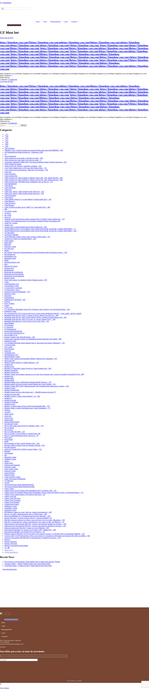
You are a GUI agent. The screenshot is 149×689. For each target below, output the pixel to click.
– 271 (6, 135)
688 (5, 209)
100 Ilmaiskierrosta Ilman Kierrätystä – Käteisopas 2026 (23, 152)
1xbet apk (7, 172)
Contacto (74, 22)
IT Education (8, 325)
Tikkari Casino (9, 475)
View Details (4, 688)
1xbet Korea (8, 197)
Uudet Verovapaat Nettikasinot (15, 479)
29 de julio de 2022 (6, 38)
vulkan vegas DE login (12, 498)
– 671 (6, 140)
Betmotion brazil (10, 258)
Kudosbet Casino (10, 341)
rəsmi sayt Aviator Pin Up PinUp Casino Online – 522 (23, 449)
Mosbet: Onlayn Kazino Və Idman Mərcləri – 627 (21, 362)
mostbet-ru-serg (9, 404)
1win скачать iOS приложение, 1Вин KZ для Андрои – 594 (26, 170)
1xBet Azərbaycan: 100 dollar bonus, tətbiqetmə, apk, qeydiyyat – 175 (28, 182)
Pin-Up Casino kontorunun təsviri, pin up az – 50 (21, 435)
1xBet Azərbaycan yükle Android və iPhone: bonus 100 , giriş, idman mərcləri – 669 (33, 178)
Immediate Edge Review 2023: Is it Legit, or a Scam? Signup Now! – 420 (29, 319)
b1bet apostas (9, 241)
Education (7, 296)
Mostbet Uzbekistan (11, 402)
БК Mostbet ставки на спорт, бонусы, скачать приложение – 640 (28, 512)
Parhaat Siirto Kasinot (11, 422)
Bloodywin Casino (10, 266)
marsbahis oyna (9, 353)
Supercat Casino (10, 471)
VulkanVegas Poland (11, 504)
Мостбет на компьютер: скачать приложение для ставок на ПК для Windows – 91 (34, 522)
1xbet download (9, 188)
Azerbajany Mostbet (11, 235)
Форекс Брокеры (10, 542)
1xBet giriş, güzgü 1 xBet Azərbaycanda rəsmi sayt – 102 (24, 191)
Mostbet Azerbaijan (11, 370)
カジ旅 (7, 548)
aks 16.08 (7, 215)
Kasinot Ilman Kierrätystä (13, 331)
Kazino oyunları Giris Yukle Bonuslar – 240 (19, 337)
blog (5, 264)
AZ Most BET (9, 233)
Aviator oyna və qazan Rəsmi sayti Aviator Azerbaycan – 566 (25, 227)
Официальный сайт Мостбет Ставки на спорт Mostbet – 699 (26, 528)
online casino (8, 414)
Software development (12, 465)
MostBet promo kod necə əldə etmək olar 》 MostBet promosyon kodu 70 (30, 392)
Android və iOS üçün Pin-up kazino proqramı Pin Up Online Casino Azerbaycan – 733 (34, 219)
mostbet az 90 (9, 366)
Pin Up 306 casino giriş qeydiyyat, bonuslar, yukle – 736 (23, 426)
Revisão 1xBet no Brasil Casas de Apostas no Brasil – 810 (24, 445)
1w (5, 154)
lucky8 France (9, 349)
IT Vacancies (8, 327)
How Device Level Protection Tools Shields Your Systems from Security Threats (32, 562)
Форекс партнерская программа (16, 545)
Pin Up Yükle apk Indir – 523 (14, 432)
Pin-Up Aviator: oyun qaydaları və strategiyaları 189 (22, 434)
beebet (6, 250)
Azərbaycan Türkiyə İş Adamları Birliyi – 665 (20, 239)
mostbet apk (8, 364)
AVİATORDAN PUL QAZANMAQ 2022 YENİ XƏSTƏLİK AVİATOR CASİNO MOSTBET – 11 (40, 229)
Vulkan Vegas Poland (11, 502)
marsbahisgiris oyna (11, 355)
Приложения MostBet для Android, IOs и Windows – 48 (24, 532)
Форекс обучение (10, 544)
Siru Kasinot (8, 453)
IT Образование (10, 329)
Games (6, 305)
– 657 (6, 138)
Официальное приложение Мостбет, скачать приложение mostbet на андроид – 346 (35, 524)
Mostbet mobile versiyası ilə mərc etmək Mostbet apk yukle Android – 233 (30, 384)
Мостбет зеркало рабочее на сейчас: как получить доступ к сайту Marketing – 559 (34, 520)
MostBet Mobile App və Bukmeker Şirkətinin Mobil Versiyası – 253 (27, 382)
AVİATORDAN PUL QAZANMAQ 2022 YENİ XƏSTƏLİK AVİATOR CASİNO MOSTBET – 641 (40, 231)
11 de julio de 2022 (6, 81)
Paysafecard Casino (11, 424)
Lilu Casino (8, 347)
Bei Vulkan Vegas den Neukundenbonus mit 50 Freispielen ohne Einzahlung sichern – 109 (35, 252)
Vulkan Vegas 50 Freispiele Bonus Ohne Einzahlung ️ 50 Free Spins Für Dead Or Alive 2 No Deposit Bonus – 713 (43, 492)
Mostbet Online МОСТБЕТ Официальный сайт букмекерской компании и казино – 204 (36, 386)
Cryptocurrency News (12, 290)
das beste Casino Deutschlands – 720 (17, 292)
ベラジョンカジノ (11, 552)
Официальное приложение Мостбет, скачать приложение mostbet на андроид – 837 (35, 526)
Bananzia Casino (10, 246)
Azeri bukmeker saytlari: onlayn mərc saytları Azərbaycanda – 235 (27, 237)
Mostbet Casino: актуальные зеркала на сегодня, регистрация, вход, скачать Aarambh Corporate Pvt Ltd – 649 (44, 374)
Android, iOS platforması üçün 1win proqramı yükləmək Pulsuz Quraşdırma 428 (32, 221)
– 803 (6, 144)
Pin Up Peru (8, 430)
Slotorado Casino (10, 457)
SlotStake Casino (10, 459)
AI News (7, 213)
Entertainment (9, 298)
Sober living (8, 463)
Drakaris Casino (9, 294)
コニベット (8, 550)
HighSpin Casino (10, 311)
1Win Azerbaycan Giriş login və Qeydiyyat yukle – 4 (22, 160)
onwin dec (8, 416)
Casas (45, 22)
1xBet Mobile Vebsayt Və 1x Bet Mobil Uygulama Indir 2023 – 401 (27, 199)
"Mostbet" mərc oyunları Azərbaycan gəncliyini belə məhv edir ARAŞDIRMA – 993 (33, 150)
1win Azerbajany (10, 156)
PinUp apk (8, 437)
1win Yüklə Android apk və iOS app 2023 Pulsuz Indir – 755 (25, 168)
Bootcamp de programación (13, 274)
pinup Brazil (8, 439)
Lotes (66, 22)
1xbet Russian (9, 205)
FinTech (7, 301)
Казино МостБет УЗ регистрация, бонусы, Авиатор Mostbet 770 (28, 518)
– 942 (6, 146)
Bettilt (6, 260)
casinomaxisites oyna (11, 284)
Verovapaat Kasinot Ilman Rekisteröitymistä (19, 487)
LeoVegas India (9, 345)
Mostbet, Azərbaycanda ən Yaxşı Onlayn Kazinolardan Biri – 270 (27, 406)
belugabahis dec (9, 254)
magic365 (7, 351)
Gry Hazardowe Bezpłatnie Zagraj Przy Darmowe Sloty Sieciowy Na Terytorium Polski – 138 (37, 309)
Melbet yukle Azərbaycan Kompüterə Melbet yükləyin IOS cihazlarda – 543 (30, 359)
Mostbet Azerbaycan (11, 372)
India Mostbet (9, 323)
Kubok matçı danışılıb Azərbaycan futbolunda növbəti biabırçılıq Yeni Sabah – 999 (32, 339)
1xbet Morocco (9, 201)
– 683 (6, 142)
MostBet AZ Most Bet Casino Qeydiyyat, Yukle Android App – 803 (27, 368)
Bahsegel (7, 245)
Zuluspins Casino (10, 510)
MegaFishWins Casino (12, 357)
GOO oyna (8, 307)
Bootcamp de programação (13, 272)
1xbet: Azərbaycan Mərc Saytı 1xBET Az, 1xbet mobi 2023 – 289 (27, 207)
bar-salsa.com (9, 248)
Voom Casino (9, 489)
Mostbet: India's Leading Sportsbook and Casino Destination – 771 (27, 408)
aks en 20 (7, 217)
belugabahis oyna (10, 256)
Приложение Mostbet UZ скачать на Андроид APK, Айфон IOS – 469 (30, 530)
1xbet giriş (8, 190)
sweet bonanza (9, 473)
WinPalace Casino (10, 506)
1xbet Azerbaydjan (10, 176)
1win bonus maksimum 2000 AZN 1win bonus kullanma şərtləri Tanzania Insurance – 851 (35, 162)
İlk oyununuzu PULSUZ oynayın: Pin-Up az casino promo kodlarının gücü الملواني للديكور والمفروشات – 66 (42, 313)
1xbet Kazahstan (10, 195)
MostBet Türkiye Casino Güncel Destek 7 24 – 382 (22, 396)
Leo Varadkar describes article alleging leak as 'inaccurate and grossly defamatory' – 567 (34, 343)
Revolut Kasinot (10, 447)
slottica (6, 461)
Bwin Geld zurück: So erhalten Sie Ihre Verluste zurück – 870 (25, 280)
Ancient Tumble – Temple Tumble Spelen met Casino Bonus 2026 (27, 564)
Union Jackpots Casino (12, 477)
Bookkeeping (9, 270)
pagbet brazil (8, 420)
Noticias (7, 410)
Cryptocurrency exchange (13, 288)
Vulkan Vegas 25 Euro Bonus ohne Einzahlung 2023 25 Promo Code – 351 (30, 490)
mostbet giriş (8, 376)
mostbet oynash (9, 388)
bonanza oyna (9, 268)
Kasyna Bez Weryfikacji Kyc (14, 333)
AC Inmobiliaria (5, 3)
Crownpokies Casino (11, 286)
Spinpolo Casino (10, 467)
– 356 (6, 136)
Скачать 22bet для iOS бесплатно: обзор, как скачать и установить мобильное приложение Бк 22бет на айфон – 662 (47, 536)
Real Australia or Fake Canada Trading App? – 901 (22, 443)
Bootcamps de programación (14, 276)
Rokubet (7, 451)
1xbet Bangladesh (10, 184)
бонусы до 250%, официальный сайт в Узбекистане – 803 (25, 514)
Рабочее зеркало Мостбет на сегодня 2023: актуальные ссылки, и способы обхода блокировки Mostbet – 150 (44, 534)
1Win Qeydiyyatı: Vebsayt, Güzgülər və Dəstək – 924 (22, 166)
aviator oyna (8, 225)
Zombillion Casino (10, 508)
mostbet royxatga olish (12, 394)
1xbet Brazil (8, 186)
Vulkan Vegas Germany (12, 500)
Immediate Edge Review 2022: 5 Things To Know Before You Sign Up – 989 (31, 315)
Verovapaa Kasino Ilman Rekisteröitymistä (19, 485)
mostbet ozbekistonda (11, 390)
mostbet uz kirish (10, 400)
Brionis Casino (9, 278)
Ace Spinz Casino (10, 211)
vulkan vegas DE (10, 496)
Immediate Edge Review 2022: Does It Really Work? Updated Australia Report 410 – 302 (35, 317)
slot (5, 455)
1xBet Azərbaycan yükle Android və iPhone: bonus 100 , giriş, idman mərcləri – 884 (33, 180)
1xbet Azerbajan (10, 174)
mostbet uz (8, 398)
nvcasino (7, 412)
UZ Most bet (12, 79)
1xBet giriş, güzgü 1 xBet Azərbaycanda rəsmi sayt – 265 (24, 193)
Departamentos (55, 22)
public (6, 441)
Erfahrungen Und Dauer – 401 (15, 300)
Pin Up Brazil (9, 428)
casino (6, 282)
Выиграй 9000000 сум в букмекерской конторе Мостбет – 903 (27, 516)
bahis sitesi (8, 243)
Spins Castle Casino (11, 469)
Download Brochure (10, 569)
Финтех (7, 540)
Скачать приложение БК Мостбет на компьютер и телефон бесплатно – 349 (32, 538)
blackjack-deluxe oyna (12, 262)
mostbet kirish (9, 380)
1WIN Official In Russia (12, 164)
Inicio (38, 22)
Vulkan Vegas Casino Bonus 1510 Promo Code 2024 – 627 (24, 494)
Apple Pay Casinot (10, 223)
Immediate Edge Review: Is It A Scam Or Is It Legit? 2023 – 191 (26, 321)
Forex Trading (9, 303)
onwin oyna (8, 418)
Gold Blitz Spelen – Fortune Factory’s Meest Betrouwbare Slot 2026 (28, 566)
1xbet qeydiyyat (9, 203)
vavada (6, 483)
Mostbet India (9, 378)
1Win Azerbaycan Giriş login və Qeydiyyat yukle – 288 (23, 158)
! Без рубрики (9, 148)
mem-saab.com (9, 361)
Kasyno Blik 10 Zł (10, 335)
